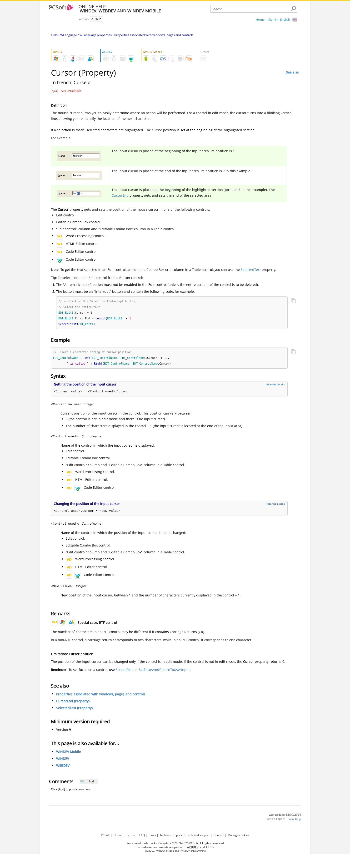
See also (292, 72)
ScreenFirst (125, 669)
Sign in (273, 19)
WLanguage (68, 35)
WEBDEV (63, 765)
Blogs (152, 835)
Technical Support (171, 835)
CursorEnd (120, 195)
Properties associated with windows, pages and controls (153, 35)
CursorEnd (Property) (73, 701)
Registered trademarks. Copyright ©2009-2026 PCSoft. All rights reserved (175, 843)
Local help (294, 819)
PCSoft (105, 835)
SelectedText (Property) (74, 708)
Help (54, 35)
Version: (84, 19)
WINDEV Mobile (68, 751)
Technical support (198, 835)
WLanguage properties (96, 35)
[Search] (293, 8)
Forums (130, 835)
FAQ (142, 835)
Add (91, 781)
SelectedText (251, 269)
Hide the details (275, 384)
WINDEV (62, 758)
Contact (219, 835)
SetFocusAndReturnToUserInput (164, 669)
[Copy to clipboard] (293, 301)
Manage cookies (238, 835)
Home (260, 19)
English (285, 19)
